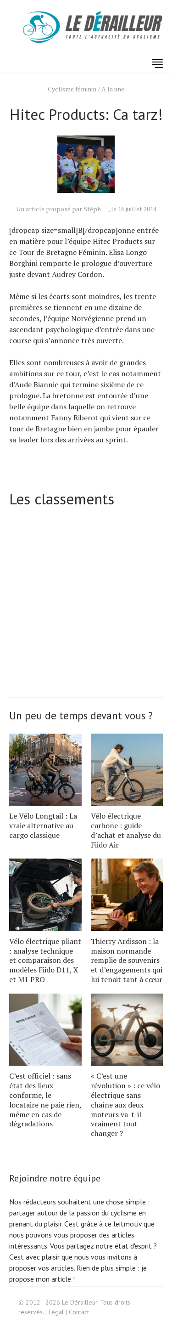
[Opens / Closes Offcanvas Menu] (157, 63)
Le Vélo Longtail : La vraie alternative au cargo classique (43, 825)
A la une (112, 89)
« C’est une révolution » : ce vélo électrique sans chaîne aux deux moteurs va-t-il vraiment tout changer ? (125, 1104)
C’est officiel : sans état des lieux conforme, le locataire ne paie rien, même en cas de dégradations (45, 1100)
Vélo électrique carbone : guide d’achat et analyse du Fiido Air (126, 830)
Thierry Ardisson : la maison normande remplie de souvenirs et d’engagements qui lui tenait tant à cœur (126, 960)
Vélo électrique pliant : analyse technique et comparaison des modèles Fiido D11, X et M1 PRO (45, 960)
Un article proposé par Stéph (58, 208)
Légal (56, 1312)
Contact (79, 1312)
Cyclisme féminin (72, 89)
